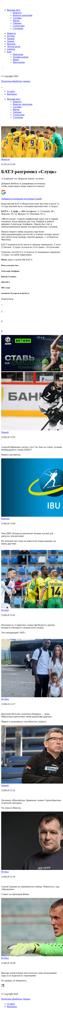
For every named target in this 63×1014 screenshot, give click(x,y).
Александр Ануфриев (10, 271)
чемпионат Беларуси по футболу (15, 293)
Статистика (18, 26)
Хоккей (11, 38)
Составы (17, 18)
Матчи (16, 20)
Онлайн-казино (20, 57)
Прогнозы (18, 54)
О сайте (11, 91)
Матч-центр (19, 62)
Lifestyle (11, 49)
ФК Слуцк (5, 288)
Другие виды (13, 46)
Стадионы (18, 28)
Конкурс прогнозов (22, 15)
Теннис (10, 41)
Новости (17, 12)
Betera (16, 59)
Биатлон (11, 44)
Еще (9, 51)
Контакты (12, 94)
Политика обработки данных (15, 81)
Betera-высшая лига (10, 265)
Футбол (11, 36)
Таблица (17, 23)
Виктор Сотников (8, 276)
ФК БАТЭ (5, 282)
